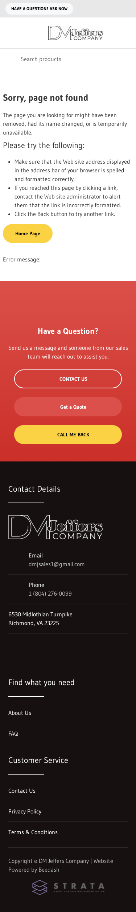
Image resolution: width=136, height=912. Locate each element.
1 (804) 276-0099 (50, 593)
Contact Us (73, 379)
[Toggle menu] (10, 33)
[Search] (10, 59)
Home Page (27, 233)
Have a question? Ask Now (39, 8)
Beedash (48, 869)
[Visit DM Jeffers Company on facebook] (11, 643)
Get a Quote (73, 407)
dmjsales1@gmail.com (57, 564)
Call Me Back (73, 434)
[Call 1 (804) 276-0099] (126, 8)
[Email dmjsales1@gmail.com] (111, 8)
